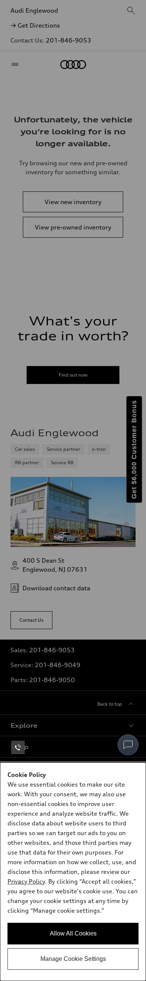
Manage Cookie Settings (73, 959)
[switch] (128, 744)
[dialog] (73, 871)
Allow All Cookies (73, 933)
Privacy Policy (26, 881)
